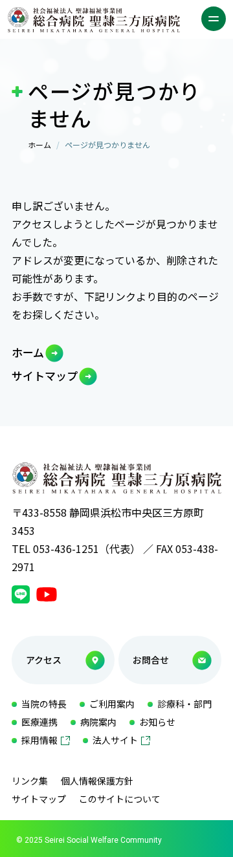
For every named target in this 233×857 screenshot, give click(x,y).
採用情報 (39, 739)
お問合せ (151, 659)
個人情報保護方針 (97, 780)
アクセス (43, 659)
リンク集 (30, 780)
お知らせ (157, 721)
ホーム (39, 144)
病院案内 (98, 721)
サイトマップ (45, 375)
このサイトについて (120, 798)
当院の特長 (44, 703)
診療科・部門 (184, 703)
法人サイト (115, 739)
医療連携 (39, 721)
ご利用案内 (112, 703)
